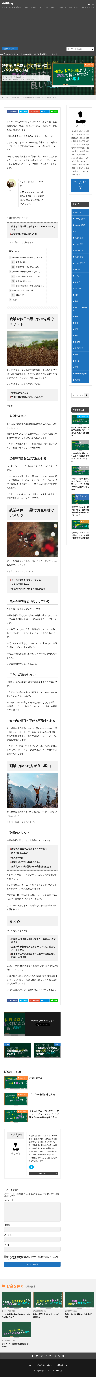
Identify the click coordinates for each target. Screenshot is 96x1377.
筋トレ (77, 361)
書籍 (76, 335)
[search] (91, 49)
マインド (78, 288)
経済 (76, 367)
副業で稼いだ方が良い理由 (21, 290)
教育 (76, 329)
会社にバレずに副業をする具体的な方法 (79, 1315)
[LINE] (54, 111)
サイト (6, 1245)
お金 (6, 79)
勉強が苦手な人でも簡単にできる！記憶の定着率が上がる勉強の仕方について (80, 511)
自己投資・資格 (81, 373)
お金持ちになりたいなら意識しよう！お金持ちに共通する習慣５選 (80, 535)
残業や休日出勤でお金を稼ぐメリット (26, 257)
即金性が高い (19, 262)
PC (76, 231)
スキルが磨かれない (22, 281)
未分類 (77, 342)
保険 (76, 295)
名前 (7, 1225)
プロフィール (73, 7)
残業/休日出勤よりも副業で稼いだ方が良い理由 (39, 97)
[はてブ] (45, 111)
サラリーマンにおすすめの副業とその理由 (16, 1345)
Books (53, 7)
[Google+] (34, 111)
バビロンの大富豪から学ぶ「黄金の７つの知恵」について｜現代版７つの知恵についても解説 (80, 484)
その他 (77, 269)
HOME (6, 98)
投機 (76, 316)
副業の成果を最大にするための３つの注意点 (47, 1315)
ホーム (4, 7)
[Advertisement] (48, 26)
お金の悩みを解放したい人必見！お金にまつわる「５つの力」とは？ (80, 457)
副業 (16, 79)
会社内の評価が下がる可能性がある (28, 286)
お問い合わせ (62, 1365)
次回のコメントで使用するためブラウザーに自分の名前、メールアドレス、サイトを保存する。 (32, 1257)
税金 (76, 354)
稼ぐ (24, 79)
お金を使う (79, 238)
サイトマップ (86, 7)
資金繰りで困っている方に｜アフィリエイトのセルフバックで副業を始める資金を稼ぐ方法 (44, 1114)
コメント (8, 1200)
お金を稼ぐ (22, 77)
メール (8, 1235)
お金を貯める (80, 263)
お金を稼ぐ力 (35, 1077)
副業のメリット (20, 295)
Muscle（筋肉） (15, 7)
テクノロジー (80, 276)
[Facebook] (12, 111)
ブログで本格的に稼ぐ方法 (42, 1094)
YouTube (62, 7)
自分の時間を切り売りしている (26, 276)
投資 (76, 323)
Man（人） (44, 7)
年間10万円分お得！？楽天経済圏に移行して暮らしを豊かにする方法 (80, 431)
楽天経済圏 (79, 348)
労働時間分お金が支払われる (25, 267)
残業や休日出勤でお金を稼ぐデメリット (27, 272)
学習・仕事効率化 (80, 308)
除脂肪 (77, 380)
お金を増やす (80, 244)
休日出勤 (12, 79)
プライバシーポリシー (45, 1365)
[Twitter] (23, 111)
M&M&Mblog (7, 3)
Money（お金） (31, 7)
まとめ (14, 300)
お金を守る (79, 250)
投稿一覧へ (42, 1173)
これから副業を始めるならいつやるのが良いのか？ (16, 1315)
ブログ (77, 282)
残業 (20, 79)
